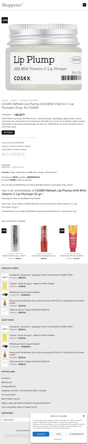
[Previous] (1, 244)
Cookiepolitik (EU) (9, 386)
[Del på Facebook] (7, 154)
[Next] (86, 244)
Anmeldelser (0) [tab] (18, 167)
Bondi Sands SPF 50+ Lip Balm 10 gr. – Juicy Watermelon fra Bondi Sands (73, 256)
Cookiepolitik (57, 439)
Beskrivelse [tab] (6, 167)
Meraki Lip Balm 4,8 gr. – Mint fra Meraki (15, 256)
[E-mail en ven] (15, 154)
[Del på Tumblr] (23, 154)
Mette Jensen (7, 382)
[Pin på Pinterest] (19, 154)
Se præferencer (76, 434)
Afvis (58, 434)
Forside (5, 100)
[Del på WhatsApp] (3, 154)
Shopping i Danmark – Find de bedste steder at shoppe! (24, 390)
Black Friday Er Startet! (11, 399)
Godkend (41, 434)
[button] (84, 416)
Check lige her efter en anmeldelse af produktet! (21, 198)
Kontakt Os (6, 378)
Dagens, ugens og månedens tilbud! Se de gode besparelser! (26, 403)
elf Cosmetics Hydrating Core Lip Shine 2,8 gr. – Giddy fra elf (44, 256)
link (10, 211)
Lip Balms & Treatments (28, 100)
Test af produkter (9, 394)
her (30, 180)
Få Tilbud (8, 132)
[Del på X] (11, 154)
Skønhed (13, 100)
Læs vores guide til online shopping (29, 430)
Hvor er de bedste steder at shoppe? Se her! (19, 407)
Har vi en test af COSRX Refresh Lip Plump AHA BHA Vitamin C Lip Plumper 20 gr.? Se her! (37, 185)
